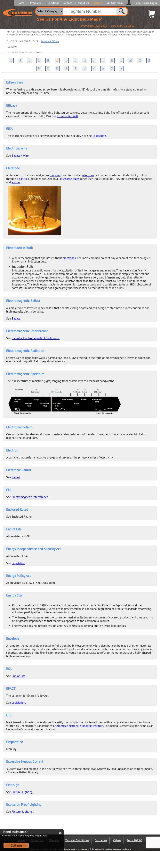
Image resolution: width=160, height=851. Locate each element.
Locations (53, 3)
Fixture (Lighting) (22, 792)
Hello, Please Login (145, 3)
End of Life (18, 676)
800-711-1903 (125, 25)
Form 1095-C (134, 840)
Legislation (99, 136)
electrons (88, 175)
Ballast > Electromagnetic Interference (36, 338)
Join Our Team (114, 3)
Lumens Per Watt (67, 116)
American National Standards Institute (79, 726)
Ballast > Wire (20, 155)
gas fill (23, 179)
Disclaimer (101, 840)
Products (35, 3)
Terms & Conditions (77, 840)
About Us (83, 3)
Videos (117, 840)
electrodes (69, 258)
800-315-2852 (98, 25)
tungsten (55, 175)
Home (21, 3)
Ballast (16, 318)
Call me (16, 845)
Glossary (97, 3)
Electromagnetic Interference (30, 497)
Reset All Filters (50, 41)
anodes (16, 182)
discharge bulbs (69, 179)
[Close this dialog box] (60, 833)
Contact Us (69, 3)
